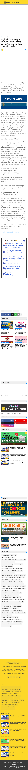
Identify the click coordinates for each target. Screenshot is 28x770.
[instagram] (20, 677)
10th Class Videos (6, 597)
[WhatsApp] (15, 314)
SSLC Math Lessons (7, 564)
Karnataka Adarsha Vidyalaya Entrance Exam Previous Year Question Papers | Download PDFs (17, 538)
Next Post (24, 395)
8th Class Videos (17, 606)
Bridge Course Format (18, 601)
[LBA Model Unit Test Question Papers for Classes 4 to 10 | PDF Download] (5, 456)
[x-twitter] (14, 677)
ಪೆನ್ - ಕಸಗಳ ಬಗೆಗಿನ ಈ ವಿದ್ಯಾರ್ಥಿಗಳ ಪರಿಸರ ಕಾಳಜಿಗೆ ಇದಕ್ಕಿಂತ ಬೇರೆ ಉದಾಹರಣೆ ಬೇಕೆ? (14, 258)
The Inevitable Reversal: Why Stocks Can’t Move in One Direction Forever (13, 268)
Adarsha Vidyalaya (7, 615)
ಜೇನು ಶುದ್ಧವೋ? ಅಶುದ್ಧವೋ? (11, 263)
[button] (2, 2)
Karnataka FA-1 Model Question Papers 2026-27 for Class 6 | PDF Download (17, 462)
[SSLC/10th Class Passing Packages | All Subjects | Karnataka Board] (5, 546)
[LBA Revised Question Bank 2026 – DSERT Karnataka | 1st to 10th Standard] (5, 449)
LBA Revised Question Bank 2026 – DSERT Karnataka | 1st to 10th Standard (17, 448)
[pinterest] (17, 677)
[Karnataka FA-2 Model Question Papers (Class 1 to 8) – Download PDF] (5, 741)
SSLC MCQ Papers (7, 621)
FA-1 (10, 581)
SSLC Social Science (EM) (8, 577)
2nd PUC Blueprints (7, 588)
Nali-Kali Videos (6, 592)
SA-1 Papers (18, 564)
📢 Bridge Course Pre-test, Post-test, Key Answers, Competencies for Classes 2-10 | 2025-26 (14, 245)
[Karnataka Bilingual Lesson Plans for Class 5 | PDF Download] (5, 731)
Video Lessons (6, 579)
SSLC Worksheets (18, 621)
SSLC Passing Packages (16, 610)
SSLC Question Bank (13, 595)
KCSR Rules (5, 610)
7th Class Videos (6, 606)
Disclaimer (22, 762)
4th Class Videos (16, 603)
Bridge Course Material (19, 588)
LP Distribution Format (7, 619)
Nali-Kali (15, 590)
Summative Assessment (8, 561)
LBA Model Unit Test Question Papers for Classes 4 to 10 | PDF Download (18, 455)
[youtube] (11, 677)
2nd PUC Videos (16, 592)
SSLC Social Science (19, 575)
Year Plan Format (6, 626)
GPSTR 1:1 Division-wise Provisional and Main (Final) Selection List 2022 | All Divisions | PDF (20, 331)
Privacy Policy (16, 762)
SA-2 (20, 570)
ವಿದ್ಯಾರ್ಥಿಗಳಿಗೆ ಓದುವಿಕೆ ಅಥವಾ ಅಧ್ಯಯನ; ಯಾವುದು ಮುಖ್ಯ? (14, 273)
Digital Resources (6, 590)
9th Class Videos (6, 608)
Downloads (22, 559)
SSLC (13, 555)
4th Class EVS (17, 597)
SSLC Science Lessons (8, 572)
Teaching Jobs (15, 311)
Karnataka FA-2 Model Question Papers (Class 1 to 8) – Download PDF (18, 740)
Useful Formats (6, 603)
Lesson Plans (20, 577)
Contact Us (14, 764)
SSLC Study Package (8, 557)
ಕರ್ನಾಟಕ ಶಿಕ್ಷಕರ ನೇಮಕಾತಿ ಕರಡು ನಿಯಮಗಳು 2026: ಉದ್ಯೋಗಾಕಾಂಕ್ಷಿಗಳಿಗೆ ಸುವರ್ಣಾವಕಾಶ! (7, 331)
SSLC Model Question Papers (16, 584)
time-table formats (20, 612)
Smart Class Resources (7, 612)
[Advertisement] (14, 20)
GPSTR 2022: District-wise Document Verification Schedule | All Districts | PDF (21, 346)
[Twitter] (12, 314)
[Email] (18, 314)
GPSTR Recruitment (9, 36)
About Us (9, 762)
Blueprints (15, 608)
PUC (4, 586)
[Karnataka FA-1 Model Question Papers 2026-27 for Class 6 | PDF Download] (5, 462)
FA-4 (4, 595)
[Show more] (21, 314)
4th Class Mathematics (7, 599)
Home (2, 36)
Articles (4, 581)
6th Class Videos (6, 601)
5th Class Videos (19, 599)
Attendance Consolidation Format (10, 617)
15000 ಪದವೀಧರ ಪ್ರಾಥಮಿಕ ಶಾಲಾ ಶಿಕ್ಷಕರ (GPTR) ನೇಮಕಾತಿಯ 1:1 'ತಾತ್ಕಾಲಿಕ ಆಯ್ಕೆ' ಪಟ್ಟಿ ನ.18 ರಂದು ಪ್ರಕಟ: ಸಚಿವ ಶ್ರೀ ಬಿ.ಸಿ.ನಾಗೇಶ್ (7, 347)
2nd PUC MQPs (16, 579)
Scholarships (5, 623)
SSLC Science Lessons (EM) (9, 570)
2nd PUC (19, 568)
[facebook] (8, 677)
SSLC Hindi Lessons (7, 566)
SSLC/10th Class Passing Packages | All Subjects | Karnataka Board (18, 545)
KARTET (4, 584)
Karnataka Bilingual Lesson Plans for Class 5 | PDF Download (18, 730)
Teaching (22, 586)
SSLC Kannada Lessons (8, 568)
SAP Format (18, 619)
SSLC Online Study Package (9, 559)
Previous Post (5, 395)
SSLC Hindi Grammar (12, 586)
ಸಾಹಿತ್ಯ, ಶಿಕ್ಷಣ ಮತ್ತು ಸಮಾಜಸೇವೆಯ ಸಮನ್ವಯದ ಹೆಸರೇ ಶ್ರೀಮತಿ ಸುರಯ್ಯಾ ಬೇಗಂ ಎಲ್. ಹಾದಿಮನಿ (13, 252)
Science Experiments (16, 623)
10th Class (5, 555)
